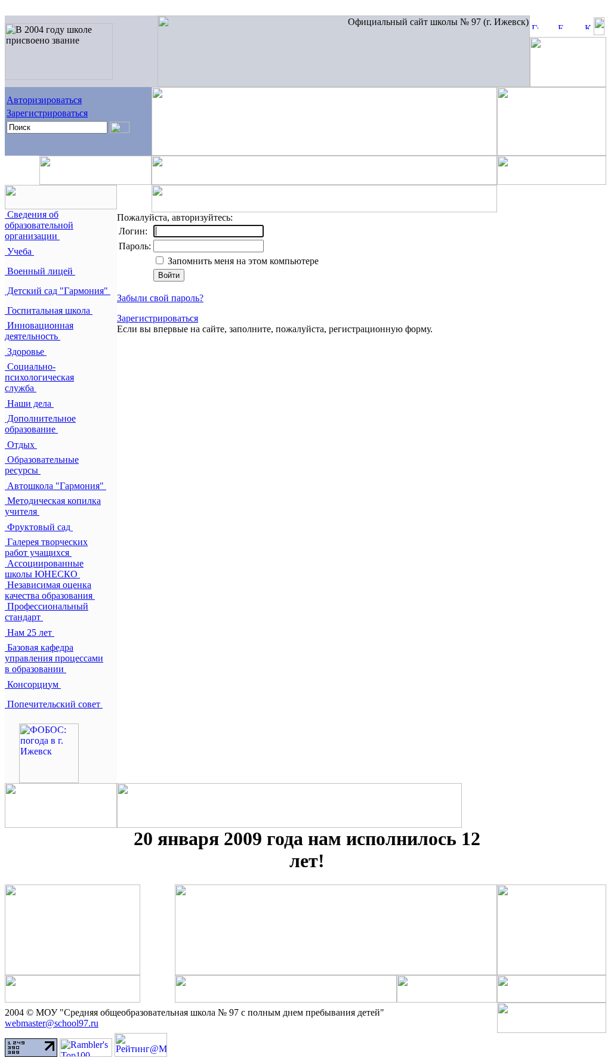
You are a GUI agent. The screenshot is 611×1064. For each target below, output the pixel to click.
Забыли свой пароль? (160, 298)
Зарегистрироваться (47, 113)
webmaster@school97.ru (51, 1023)
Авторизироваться (44, 100)
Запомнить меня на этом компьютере (242, 261)
